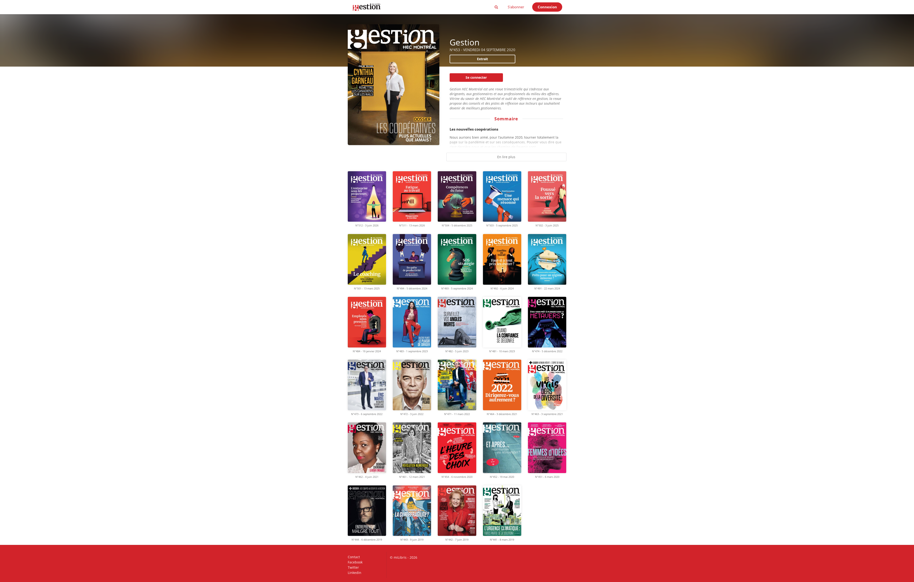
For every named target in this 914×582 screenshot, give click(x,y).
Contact (354, 557)
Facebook (355, 562)
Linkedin (354, 572)
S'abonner (516, 7)
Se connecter (476, 77)
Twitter (353, 567)
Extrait (482, 59)
